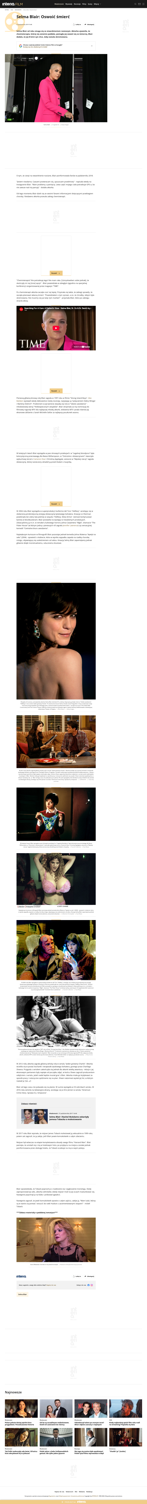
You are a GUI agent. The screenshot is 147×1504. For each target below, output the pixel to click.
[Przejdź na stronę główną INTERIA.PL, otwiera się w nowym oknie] (8, 4)
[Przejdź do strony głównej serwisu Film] (19, 4)
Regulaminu (52, 1496)
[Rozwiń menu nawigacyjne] (143, 4)
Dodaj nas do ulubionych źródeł (42, 47)
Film (12, 9)
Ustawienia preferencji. (77, 1496)
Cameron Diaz (39, 459)
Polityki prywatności (64, 1496)
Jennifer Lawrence (70, 525)
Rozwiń (54, 273)
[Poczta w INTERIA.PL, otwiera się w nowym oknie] (139, 4)
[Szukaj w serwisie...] (135, 4)
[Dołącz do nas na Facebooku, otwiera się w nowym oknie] (88, 1285)
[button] (59, 4)
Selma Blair (22, 1294)
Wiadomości (18, 9)
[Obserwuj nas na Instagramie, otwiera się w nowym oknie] (91, 1285)
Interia (7, 9)
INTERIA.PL (95, 1496)
